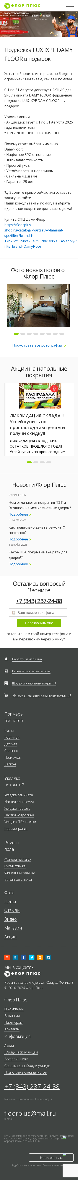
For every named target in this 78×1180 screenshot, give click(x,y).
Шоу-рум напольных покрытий (34, 683)
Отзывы (12, 910)
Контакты (12, 1029)
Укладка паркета (17, 808)
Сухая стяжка (15, 866)
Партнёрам (13, 1022)
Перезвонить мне (39, 623)
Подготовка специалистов (25, 1072)
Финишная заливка (19, 873)
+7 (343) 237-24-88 (39, 601)
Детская (10, 744)
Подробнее (18, 514)
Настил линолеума (19, 802)
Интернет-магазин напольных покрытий (42, 695)
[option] (38, 305)
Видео (10, 919)
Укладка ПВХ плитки (20, 822)
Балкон (10, 764)
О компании (14, 1009)
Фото (9, 892)
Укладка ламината (18, 795)
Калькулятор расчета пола (31, 671)
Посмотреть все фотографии (37, 345)
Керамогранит (16, 828)
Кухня (9, 731)
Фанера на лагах (17, 859)
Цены (10, 901)
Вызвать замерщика (27, 659)
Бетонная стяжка (18, 879)
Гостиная (12, 737)
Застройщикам (16, 1059)
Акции (10, 937)
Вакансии (12, 1016)
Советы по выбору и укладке (27, 1065)
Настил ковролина (19, 815)
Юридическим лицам (21, 1052)
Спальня (11, 751)
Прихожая (12, 757)
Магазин (13, 928)
